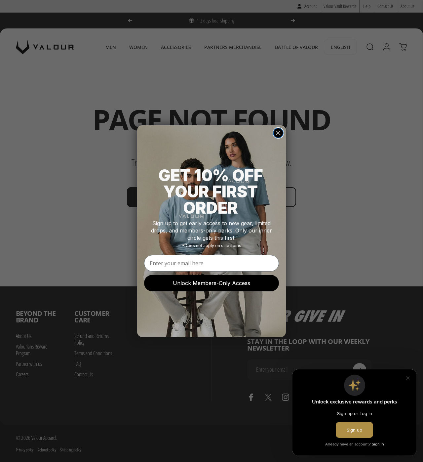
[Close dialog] (278, 133)
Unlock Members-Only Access (211, 283)
